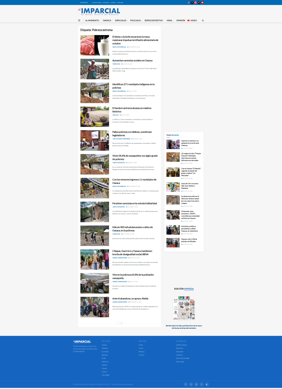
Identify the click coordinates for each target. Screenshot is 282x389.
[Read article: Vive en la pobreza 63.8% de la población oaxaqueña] (94, 283)
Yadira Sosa (116, 64)
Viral (169, 20)
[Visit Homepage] (99, 12)
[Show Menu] (79, 20)
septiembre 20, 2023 (128, 234)
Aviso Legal (180, 362)
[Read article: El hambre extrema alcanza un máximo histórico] (94, 116)
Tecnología (105, 375)
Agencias (116, 115)
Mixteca (141, 352)
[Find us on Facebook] (188, 2)
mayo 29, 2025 (132, 91)
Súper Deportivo (154, 20)
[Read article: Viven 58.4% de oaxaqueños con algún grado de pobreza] (94, 164)
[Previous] (117, 323)
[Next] (121, 323)
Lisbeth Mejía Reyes (119, 162)
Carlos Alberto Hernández (121, 138)
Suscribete (84, 2)
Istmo (141, 345)
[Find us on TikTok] (199, 2)
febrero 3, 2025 (132, 162)
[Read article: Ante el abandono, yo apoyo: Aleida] (94, 307)
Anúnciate (120, 2)
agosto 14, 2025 (127, 64)
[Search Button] (203, 20)
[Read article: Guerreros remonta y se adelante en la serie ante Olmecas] (173, 144)
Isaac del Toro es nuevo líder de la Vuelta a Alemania (189, 185)
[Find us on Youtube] (202, 2)
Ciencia (104, 368)
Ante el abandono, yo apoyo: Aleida (130, 298)
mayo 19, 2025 (125, 115)
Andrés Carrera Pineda (120, 257)
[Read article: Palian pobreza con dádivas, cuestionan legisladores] (94, 140)
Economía (105, 352)
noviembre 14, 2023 (135, 302)
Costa (141, 348)
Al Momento (92, 20)
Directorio (106, 2)
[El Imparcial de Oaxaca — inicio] (85, 342)
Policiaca (135, 20)
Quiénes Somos (97, 2)
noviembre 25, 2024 (134, 186)
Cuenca (141, 355)
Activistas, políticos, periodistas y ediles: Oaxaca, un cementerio (189, 228)
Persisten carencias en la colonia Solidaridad (134, 203)
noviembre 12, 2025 (134, 47)
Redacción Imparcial (119, 47)
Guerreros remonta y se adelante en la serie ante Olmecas (190, 143)
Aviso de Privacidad (182, 358)
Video (194, 20)
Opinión (180, 20)
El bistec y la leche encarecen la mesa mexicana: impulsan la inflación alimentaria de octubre (135, 40)
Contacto (113, 2)
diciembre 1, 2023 (132, 207)
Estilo (104, 358)
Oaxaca (107, 20)
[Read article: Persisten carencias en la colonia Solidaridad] (94, 212)
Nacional (105, 355)
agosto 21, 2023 (134, 257)
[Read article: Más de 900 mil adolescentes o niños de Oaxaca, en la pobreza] (94, 235)
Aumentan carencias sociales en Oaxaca (132, 60)
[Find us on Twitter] (192, 2)
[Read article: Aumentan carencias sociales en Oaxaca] (94, 69)
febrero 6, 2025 (137, 138)
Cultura (104, 372)
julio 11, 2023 (133, 281)
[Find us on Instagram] (195, 2)
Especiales (120, 20)
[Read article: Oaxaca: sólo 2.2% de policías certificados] (173, 242)
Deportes (105, 362)
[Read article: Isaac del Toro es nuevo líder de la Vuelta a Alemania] (173, 187)
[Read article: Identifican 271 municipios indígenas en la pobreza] (94, 93)
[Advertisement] (184, 41)
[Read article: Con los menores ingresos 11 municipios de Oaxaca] (94, 188)
